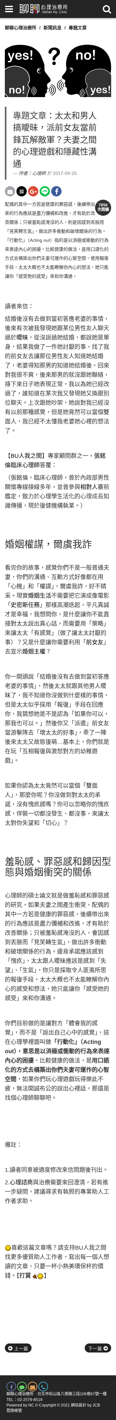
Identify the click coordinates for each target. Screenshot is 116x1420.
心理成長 (91, 496)
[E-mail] (32, 1386)
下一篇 (95, 1348)
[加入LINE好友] (22, 1386)
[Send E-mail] (10, 191)
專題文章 (78, 27)
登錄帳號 (14, 1410)
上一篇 (20, 1348)
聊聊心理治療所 (20, 27)
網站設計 (78, 1405)
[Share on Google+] (33, 191)
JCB (96, 1405)
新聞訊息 (53, 27)
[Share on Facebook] (56, 191)
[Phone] (43, 1386)
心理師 (39, 173)
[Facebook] (11, 1386)
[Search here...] (107, 9)
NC (31, 1405)
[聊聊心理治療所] (43, 9)
